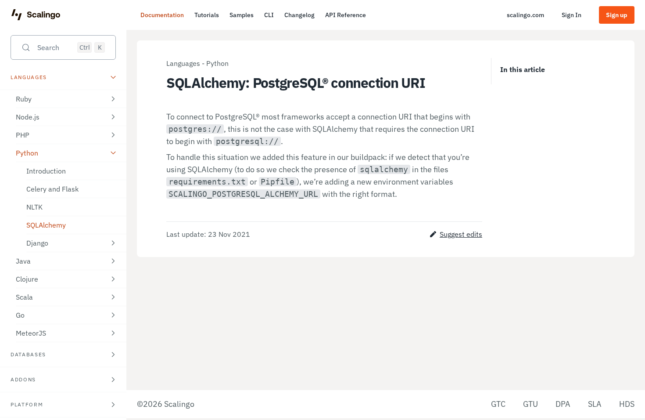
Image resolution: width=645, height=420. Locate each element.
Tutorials (206, 15)
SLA (595, 404)
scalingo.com (525, 15)
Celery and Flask (52, 189)
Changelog (299, 15)
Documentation (162, 15)
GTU (530, 404)
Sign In (571, 15)
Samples (241, 15)
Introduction (46, 171)
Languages (183, 63)
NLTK (34, 207)
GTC (498, 404)
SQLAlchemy (46, 225)
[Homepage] (35, 15)
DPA (562, 404)
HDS (626, 404)
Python (217, 63)
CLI (269, 15)
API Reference (345, 15)
